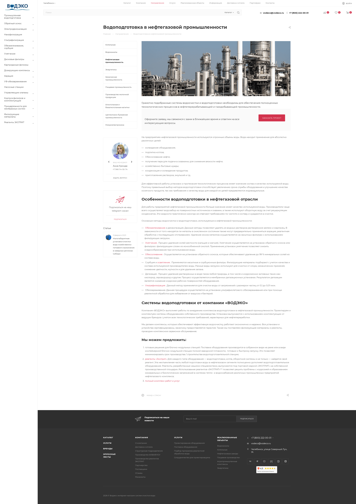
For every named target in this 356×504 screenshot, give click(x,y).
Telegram (257, 461)
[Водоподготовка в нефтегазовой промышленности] (216, 68)
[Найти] (238, 12)
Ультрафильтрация (155, 285)
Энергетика (222, 468)
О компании (141, 443)
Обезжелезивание (155, 228)
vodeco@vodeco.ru (273, 13)
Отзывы (138, 473)
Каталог (108, 437)
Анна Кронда (120, 166)
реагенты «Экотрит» (156, 359)
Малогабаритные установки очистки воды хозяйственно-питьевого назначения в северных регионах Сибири (123, 246)
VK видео (278, 461)
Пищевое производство (228, 457)
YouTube (264, 461)
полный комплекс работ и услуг (162, 381)
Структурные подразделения (149, 451)
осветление (163, 262)
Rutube (271, 461)
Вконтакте (250, 461)
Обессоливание (153, 254)
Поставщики (141, 469)
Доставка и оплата (144, 447)
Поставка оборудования (185, 447)
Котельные (222, 450)
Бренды (108, 448)
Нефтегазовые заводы (227, 453)
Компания (141, 437)
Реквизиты (140, 477)
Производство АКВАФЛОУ (147, 455)
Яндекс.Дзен (286, 461)
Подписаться (120, 219)
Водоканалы (223, 446)
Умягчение (151, 243)
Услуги (107, 443)
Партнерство (141, 465)
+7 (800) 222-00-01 (299, 13)
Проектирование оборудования (189, 443)
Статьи (107, 228)
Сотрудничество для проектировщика (192, 457)
